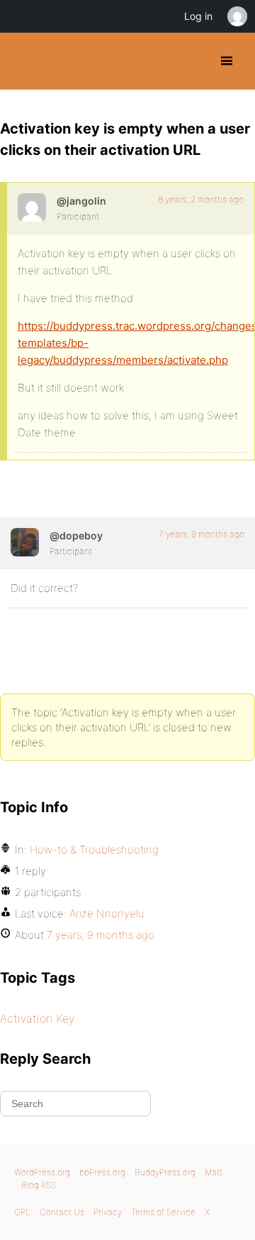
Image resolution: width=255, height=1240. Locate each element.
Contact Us (62, 1212)
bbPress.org (102, 1172)
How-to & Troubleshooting (94, 849)
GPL (22, 1212)
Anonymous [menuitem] (236, 16)
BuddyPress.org (23, 61)
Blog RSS (38, 1185)
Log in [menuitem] (198, 16)
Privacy (108, 1212)
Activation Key (37, 1018)
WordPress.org (42, 1172)
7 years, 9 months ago (201, 534)
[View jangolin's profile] (32, 207)
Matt (213, 1172)
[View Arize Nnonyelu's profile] (25, 542)
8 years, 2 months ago (201, 199)
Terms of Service (163, 1212)
